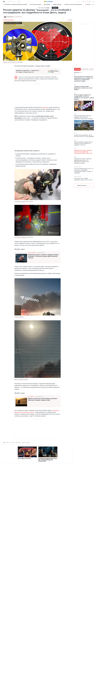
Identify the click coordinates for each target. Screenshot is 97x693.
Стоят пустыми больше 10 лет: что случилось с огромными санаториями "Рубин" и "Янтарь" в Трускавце (83, 171)
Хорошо (55, 7)
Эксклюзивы (47, 4)
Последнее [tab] (77, 69)
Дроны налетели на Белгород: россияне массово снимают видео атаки (42, 399)
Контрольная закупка (35, 4)
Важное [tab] (91, 69)
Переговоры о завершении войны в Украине (15, 4)
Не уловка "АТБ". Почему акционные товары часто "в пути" (83, 179)
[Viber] (79, 1)
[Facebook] (77, 2)
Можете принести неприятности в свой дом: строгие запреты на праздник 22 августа (83, 143)
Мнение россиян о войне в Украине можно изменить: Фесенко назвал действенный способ (43, 256)
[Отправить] (18, 2)
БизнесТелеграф (57, 4)
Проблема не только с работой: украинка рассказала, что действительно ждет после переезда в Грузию (82, 161)
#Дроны (28, 442)
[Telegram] (82, 2)
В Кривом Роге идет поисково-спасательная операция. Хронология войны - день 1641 (83, 152)
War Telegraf (31, 396)
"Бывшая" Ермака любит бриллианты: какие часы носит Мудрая (83, 88)
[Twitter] (86, 1)
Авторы (88, 4)
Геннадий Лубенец (10, 16)
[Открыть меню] (4, 1)
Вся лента (76, 72)
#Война (12, 442)
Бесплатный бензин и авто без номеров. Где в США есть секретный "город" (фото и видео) (83, 117)
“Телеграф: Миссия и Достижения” (73, 4)
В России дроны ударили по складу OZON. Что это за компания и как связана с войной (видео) (84, 97)
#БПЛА (23, 442)
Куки (48, 7)
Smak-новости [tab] (84, 69)
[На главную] (48, 1)
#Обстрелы (18, 442)
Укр (93, 1)
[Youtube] (84, 2)
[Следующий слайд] (94, 4)
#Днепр (8, 442)
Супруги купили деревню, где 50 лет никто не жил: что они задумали (84, 135)
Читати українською (8, 19)
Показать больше (81, 185)
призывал (45, 107)
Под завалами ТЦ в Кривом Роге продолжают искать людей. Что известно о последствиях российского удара (83, 79)
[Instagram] (87, 2)
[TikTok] (89, 2)
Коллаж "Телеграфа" (17, 62)
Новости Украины (32, 252)
